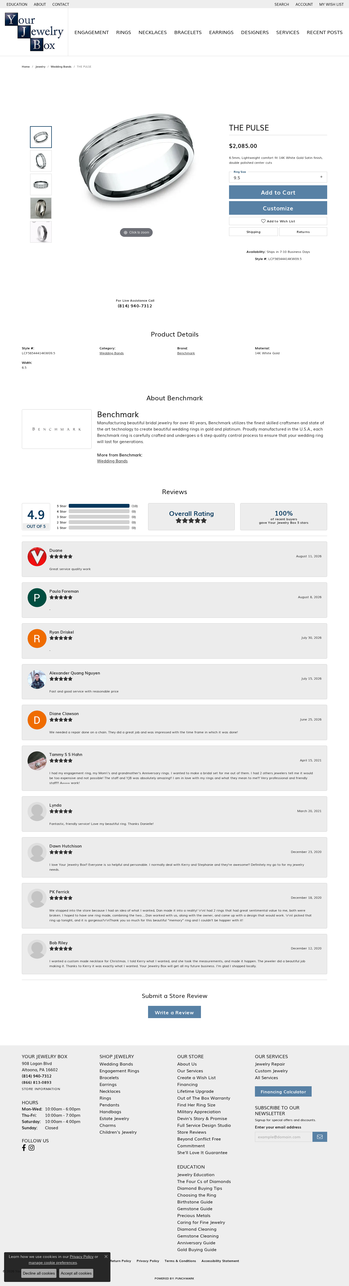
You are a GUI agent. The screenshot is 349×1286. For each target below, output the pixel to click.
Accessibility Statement (220, 1260)
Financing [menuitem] (187, 1084)
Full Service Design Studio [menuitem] (204, 1125)
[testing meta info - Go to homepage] (34, 32)
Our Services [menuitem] (190, 1070)
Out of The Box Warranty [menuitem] (203, 1097)
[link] (39, 4)
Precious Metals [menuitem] (193, 1215)
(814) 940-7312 (135, 305)
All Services (266, 1077)
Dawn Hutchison (65, 846)
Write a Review (174, 1012)
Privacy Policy (148, 1260)
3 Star (62, 516)
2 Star (62, 522)
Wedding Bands (61, 66)
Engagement (91, 31)
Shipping (253, 231)
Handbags (110, 1111)
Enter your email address (278, 1127)
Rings (123, 31)
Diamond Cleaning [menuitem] (196, 1229)
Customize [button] (278, 208)
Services (287, 31)
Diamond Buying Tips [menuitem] (199, 1188)
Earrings (221, 31)
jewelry (40, 66)
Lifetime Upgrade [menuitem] (195, 1091)
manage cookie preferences (53, 1262)
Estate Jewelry (114, 1118)
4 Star (62, 511)
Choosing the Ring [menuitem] (196, 1194)
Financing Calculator (283, 1091)
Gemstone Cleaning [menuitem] (198, 1235)
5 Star (62, 505)
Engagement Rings (119, 1070)
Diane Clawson (64, 713)
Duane (55, 550)
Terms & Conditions (180, 1260)
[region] (136, 184)
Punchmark (184, 1278)
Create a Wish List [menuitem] (196, 1077)
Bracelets (188, 31)
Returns (303, 231)
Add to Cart (278, 192)
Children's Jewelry (118, 1131)
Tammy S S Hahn (65, 754)
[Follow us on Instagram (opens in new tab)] (31, 1148)
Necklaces (153, 31)
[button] (16, 4)
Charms (108, 1125)
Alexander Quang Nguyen (74, 673)
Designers (255, 31)
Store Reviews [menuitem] (191, 1131)
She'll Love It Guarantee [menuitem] (202, 1152)
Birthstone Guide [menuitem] (195, 1201)
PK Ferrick (59, 892)
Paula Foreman (64, 591)
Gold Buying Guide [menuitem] (196, 1249)
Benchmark (186, 352)
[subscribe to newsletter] (319, 1137)
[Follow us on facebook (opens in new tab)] (24, 1148)
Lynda (55, 805)
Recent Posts (325, 31)
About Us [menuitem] (187, 1063)
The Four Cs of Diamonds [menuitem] (204, 1181)
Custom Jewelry (271, 1070)
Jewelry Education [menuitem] (196, 1174)
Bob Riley (58, 943)
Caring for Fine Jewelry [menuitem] (201, 1222)
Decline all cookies (39, 1273)
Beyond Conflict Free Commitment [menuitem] (199, 1142)
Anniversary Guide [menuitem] (196, 1242)
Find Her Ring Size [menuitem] (196, 1104)
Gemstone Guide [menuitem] (194, 1208)
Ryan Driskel (61, 632)
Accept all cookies (76, 1273)
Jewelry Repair (270, 1063)
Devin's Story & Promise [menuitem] (202, 1118)
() (135, 505)
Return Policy (120, 1260)
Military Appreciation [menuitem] (199, 1111)
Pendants (109, 1104)
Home (26, 66)
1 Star (62, 527)
